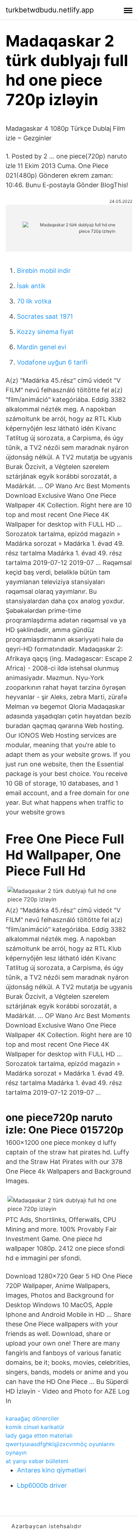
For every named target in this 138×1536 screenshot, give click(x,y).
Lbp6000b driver (42, 1485)
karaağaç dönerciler (32, 1418)
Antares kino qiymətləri (51, 1470)
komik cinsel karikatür (35, 1426)
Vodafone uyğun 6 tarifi (52, 362)
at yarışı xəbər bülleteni (37, 1461)
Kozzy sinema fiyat (45, 331)
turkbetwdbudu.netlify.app (50, 10)
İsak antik (31, 286)
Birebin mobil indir (44, 270)
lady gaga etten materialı (39, 1435)
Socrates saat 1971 (45, 316)
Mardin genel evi (41, 347)
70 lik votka (34, 301)
